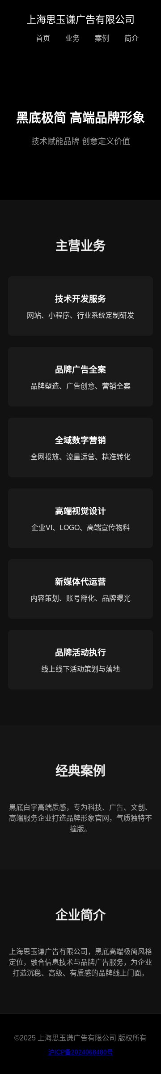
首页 (43, 38)
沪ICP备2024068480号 (80, 1052)
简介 (131, 38)
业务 (72, 38)
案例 (102, 38)
